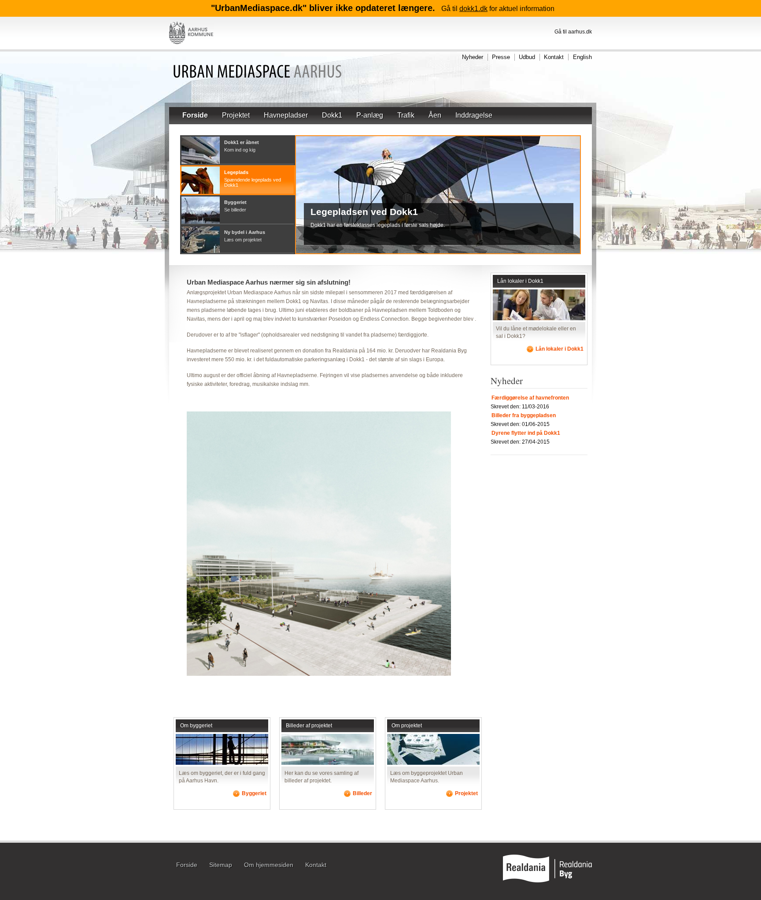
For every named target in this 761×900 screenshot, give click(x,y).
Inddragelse (473, 115)
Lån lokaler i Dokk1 (520, 281)
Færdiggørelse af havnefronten (530, 398)
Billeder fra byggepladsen (523, 415)
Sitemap (220, 865)
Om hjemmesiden (268, 865)
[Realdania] (547, 880)
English (582, 57)
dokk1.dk (473, 8)
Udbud (527, 57)
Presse (501, 57)
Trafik (405, 115)
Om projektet (407, 725)
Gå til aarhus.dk (573, 32)
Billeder (362, 793)
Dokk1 (332, 115)
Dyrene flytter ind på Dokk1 (525, 433)
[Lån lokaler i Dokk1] (539, 318)
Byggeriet (254, 793)
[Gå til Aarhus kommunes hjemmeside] (191, 47)
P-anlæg (369, 115)
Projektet (236, 115)
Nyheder (472, 57)
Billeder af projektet (309, 725)
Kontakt (554, 57)
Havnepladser (286, 115)
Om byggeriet (196, 725)
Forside (195, 115)
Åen (435, 115)
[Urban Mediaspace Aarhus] (257, 72)
